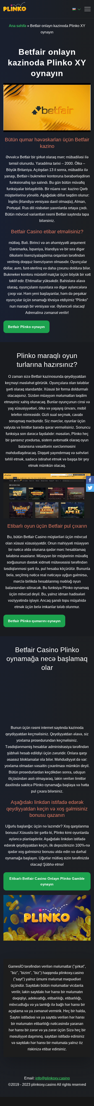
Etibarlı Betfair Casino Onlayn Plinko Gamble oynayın (46, 881)
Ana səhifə (17, 26)
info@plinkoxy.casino (52, 1078)
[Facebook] (90, 480)
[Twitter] (90, 488)
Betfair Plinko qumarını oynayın (34, 621)
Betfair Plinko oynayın (26, 327)
